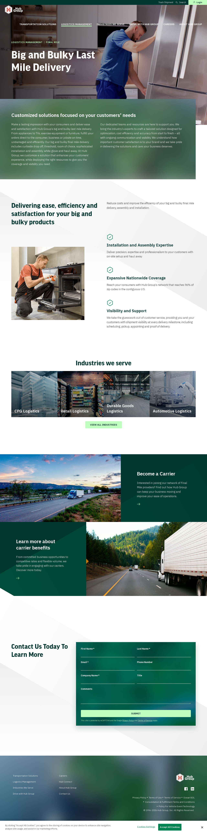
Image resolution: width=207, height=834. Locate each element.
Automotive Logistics (172, 411)
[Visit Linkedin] (192, 788)
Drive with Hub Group (144, 24)
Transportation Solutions (37, 24)
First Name (87, 648)
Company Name (90, 675)
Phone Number (145, 662)
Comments (86, 688)
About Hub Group (190, 24)
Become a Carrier (156, 473)
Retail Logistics (75, 411)
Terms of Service (145, 720)
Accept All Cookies (170, 827)
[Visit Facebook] (186, 788)
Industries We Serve (111, 24)
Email (85, 662)
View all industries (103, 424)
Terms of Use (155, 797)
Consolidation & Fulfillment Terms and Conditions (170, 801)
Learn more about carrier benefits (35, 544)
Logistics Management (76, 24)
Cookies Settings (146, 826)
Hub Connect (65, 781)
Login (199, 2)
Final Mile (53, 42)
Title (139, 675)
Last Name (143, 648)
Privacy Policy (128, 720)
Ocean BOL (189, 797)
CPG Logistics (27, 411)
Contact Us (64, 793)
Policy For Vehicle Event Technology (177, 806)
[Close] (202, 827)
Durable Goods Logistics (120, 408)
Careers (168, 24)
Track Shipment (165, 2)
